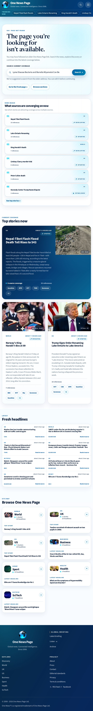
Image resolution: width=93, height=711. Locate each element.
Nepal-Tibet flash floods (23, 13)
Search (79, 72)
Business (65, 542)
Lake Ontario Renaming (47, 13)
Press (52, 665)
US (16, 542)
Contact (53, 669)
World (18, 514)
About (52, 661)
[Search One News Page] (81, 5)
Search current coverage (18, 66)
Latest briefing (56, 636)
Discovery (6, 661)
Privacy (53, 677)
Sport (15, 569)
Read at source (39, 437)
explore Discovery (72, 56)
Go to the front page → (18, 87)
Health (64, 569)
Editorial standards (57, 673)
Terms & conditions (58, 681)
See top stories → (13, 200)
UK (61, 514)
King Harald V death (69, 13)
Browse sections (40, 87)
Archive (53, 646)
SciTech (17, 595)
